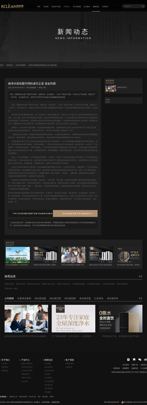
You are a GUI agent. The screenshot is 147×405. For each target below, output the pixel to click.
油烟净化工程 (13, 396)
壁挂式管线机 (122, 284)
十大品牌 (144, 368)
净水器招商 (48, 388)
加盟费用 (125, 368)
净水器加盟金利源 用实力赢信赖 (75, 213)
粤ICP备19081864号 (111, 402)
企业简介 (4, 363)
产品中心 (67, 6)
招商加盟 (4, 371)
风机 (39, 396)
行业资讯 (47, 374)
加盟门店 (134, 365)
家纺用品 (45, 396)
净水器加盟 (77, 6)
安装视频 (47, 392)
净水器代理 (48, 385)
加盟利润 (134, 368)
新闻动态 (96, 6)
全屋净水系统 (56, 6)
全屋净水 (144, 365)
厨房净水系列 (26, 378)
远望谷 (51, 396)
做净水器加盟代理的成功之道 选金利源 (43, 65)
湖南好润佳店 (122, 87)
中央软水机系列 (27, 371)
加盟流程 (116, 368)
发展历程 (4, 367)
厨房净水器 (9, 284)
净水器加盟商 (20, 65)
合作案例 (87, 6)
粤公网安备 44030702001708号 (135, 402)
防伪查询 (69, 367)
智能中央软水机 (33, 284)
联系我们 (105, 6)
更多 (140, 276)
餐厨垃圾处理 (23, 396)
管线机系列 (25, 374)
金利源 (46, 6)
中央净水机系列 (27, 367)
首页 (38, 6)
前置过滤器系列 (27, 363)
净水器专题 (48, 367)
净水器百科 (48, 378)
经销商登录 (70, 363)
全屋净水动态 (49, 371)
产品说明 (24, 381)
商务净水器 (32, 396)
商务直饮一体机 (11, 289)
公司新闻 (47, 363)
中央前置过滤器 (78, 284)
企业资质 (125, 365)
